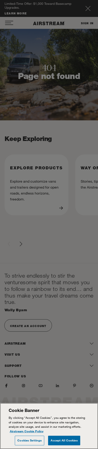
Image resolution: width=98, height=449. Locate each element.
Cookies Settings (29, 440)
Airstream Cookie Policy (27, 431)
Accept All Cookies (64, 440)
